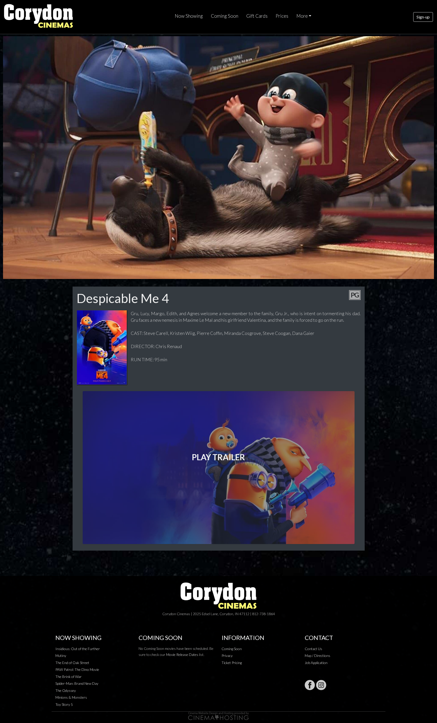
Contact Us (313, 649)
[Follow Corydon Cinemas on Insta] (321, 685)
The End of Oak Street (72, 662)
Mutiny (60, 655)
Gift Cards (257, 16)
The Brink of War (68, 676)
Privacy (227, 655)
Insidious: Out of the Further (77, 649)
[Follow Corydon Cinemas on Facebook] (310, 685)
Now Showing (189, 16)
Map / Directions (317, 655)
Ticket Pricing (232, 662)
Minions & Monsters (71, 697)
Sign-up (423, 16)
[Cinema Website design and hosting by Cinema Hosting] (218, 715)
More (302, 16)
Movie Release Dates (182, 654)
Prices (282, 16)
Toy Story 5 (64, 704)
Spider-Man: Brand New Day (76, 683)
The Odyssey (65, 690)
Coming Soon (224, 16)
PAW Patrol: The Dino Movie (77, 669)
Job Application (316, 662)
